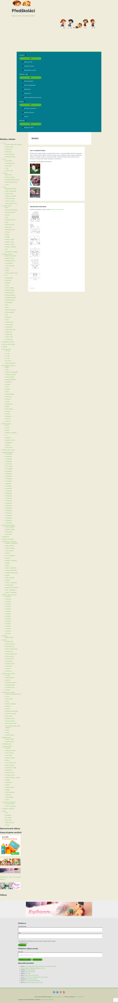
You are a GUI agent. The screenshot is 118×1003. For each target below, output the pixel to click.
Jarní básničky (9, 263)
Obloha (7, 565)
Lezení (7, 387)
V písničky (8, 631)
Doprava (7, 215)
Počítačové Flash (9, 394)
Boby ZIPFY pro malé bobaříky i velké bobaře (36, 977)
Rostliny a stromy (9, 718)
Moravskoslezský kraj (11, 654)
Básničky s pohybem (10, 255)
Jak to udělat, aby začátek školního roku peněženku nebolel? (40, 966)
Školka (7, 307)
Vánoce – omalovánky (11, 582)
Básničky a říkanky (7, 254)
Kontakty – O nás (23, 74)
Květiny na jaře (9, 147)
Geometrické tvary (10, 260)
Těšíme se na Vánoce (10, 196)
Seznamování (8, 404)
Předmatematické (10, 685)
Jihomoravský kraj (10, 644)
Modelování (8, 770)
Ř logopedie (8, 503)
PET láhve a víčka (10, 775)
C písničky (8, 599)
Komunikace (8, 382)
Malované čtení (9, 637)
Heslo (19, 933)
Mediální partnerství (29, 112)
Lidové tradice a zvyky (9, 450)
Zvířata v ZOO (9, 170)
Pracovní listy (8, 447)
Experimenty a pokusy (8, 341)
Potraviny (7, 706)
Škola (6, 305)
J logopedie (8, 486)
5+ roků (7, 358)
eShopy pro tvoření (10, 750)
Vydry (43, 968)
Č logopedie (8, 461)
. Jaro (4, 142)
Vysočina (7, 668)
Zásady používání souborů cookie (32, 97)
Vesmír (7, 730)
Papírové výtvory (9, 772)
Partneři (26, 116)
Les (6, 275)
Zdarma (7, 825)
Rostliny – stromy (9, 244)
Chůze (7, 369)
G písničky (8, 604)
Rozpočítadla (8, 302)
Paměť (7, 391)
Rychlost (7, 401)
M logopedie (8, 493)
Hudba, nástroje (9, 545)
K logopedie (8, 488)
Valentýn (7, 580)
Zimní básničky (9, 322)
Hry (6, 435)
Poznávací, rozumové (11, 682)
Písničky (7, 445)
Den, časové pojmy (10, 212)
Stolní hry (7, 418)
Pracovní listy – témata (9, 692)
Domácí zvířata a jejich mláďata (13, 144)
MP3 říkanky (8, 534)
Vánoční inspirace (10, 792)
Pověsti (5, 640)
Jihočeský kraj (9, 641)
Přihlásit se (22, 945)
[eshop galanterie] (10, 872)
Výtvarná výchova (7, 746)
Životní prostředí (9, 735)
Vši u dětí (28, 973)
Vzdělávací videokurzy (8, 808)
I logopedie (8, 483)
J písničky (8, 608)
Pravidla (7, 708)
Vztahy (7, 732)
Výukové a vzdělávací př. (9, 802)
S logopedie (8, 510)
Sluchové (7, 411)
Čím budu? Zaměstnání (11, 210)
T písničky (8, 628)
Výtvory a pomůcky (10, 806)
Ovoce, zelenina (9, 287)
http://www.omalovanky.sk (57, 209)
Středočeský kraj (9, 663)
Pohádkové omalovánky (11, 572)
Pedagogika (8, 442)
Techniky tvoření (9, 787)
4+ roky (7, 355)
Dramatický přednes (31, 979)
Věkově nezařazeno (10, 363)
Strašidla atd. (8, 782)
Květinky (7, 553)
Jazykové (7, 680)
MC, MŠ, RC (8, 817)
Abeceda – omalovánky (11, 543)
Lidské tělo (8, 280)
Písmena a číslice (9, 290)
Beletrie (7, 430)
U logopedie (8, 515)
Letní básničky (9, 278)
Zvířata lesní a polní (10, 329)
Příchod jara (8, 149)
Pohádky (5, 635)
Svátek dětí (8, 165)
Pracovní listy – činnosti (9, 673)
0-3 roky (7, 350)
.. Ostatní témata (7, 206)
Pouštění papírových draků (12, 179)
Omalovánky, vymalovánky (10, 541)
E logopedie (8, 473)
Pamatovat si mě (23, 943)
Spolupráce (8, 416)
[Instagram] (61, 993)
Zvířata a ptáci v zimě (11, 203)
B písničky (8, 596)
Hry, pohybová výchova (9, 365)
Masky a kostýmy (10, 765)
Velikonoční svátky (10, 156)
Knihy (6, 222)
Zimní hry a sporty (10, 201)
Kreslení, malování (10, 758)
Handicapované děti (10, 374)
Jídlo (6, 217)
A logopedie (8, 454)
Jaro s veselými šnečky (37, 150)
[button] (25, 55)
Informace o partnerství (30, 108)
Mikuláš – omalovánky (11, 560)
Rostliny (7, 575)
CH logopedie (9, 468)
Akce (6, 812)
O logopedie (8, 498)
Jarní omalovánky (10, 548)
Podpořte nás (27, 93)
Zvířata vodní (8, 339)
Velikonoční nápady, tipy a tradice (34, 982)
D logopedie (8, 471)
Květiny (7, 760)
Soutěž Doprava (9, 741)
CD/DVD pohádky (10, 529)
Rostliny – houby (9, 239)
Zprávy (4, 811)
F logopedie (8, 476)
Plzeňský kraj (8, 661)
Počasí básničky (9, 292)
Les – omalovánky (10, 555)
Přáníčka (7, 780)
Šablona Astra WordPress (47, 999)
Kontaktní (7, 384)
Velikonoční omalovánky (11, 587)
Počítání (7, 237)
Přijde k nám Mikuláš (10, 191)
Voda (6, 168)
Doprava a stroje (9, 258)
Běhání (7, 367)
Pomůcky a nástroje (10, 703)
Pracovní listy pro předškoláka (32, 980)
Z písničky (8, 633)
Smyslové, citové (9, 687)
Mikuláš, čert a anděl (10, 767)
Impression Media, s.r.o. (58, 996)
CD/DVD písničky (9, 527)
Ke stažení (22, 55)
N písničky (8, 618)
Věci (6, 249)
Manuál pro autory (28, 127)
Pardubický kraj (9, 658)
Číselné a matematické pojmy (13, 694)
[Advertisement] (54, 38)
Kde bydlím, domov (10, 219)
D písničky (8, 601)
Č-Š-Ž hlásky (8, 466)
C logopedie (8, 459)
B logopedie (8, 456)
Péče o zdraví (9, 699)
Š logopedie (8, 508)
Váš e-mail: (20, 951)
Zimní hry (7, 421)
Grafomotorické (9, 677)
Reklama (21, 101)
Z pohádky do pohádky (11, 251)
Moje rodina (8, 227)
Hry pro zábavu (9, 753)
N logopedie (8, 495)
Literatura (7, 437)
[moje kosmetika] (10, 889)
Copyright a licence (29, 66)
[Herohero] (64, 993)
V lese (7, 184)
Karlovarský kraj (9, 646)
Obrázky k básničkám (8, 539)
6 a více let (8, 360)
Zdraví (7, 319)
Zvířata (7, 799)
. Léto (4, 159)
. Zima (4, 187)
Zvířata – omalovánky (11, 592)
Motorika (7, 389)
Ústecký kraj (8, 666)
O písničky (8, 621)
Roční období (8, 716)
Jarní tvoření (8, 755)
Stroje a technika (9, 577)
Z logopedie (8, 522)
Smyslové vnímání (10, 721)
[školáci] (10, 855)
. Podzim (5, 173)
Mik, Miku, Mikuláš (30, 970)
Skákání (7, 406)
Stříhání (7, 785)
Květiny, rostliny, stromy (11, 273)
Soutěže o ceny (7, 737)
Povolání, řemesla (10, 300)
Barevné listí (8, 174)
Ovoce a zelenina (9, 177)
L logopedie (8, 491)
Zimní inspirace (9, 797)
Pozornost (8, 399)
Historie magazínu (28, 81)
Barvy (6, 207)
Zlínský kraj (8, 671)
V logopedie (8, 518)
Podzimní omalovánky (11, 570)
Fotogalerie (8, 815)
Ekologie (7, 675)
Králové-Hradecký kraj (11, 649)
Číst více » (32, 288)
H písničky (8, 606)
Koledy (7, 270)
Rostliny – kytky (9, 242)
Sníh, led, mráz (9, 193)
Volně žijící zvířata (10, 198)
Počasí (7, 234)
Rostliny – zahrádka (10, 246)
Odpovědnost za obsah (30, 70)
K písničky (8, 611)
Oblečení (7, 563)
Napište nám (27, 89)
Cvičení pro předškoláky (11, 372)
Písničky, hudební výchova (9, 595)
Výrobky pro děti (9, 803)
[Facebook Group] (57, 993)
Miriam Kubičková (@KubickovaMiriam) (31, 968)
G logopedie (8, 478)
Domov (7, 696)
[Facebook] (54, 993)
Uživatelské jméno (22, 926)
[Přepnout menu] (30, 58)
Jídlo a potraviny (9, 265)
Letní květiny (8, 160)
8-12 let (7, 427)
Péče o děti (8, 820)
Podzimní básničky (10, 295)
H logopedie (8, 481)
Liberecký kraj (9, 651)
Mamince (7, 558)
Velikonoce (8, 317)
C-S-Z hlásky (8, 464)
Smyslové (7, 414)
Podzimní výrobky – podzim (12, 777)
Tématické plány (7, 744)
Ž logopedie (8, 520)
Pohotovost (8, 396)
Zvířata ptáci (8, 332)
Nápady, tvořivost (10, 440)
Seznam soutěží (9, 739)
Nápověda (22, 120)
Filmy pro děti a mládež (9, 344)
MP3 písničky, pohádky (9, 525)
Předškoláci (23, 10)
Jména (7, 268)
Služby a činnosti (9, 822)
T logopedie (8, 513)
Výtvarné (7, 690)
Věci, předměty (9, 585)
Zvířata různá (8, 334)
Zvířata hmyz (8, 327)
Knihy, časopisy (7, 423)
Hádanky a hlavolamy (11, 432)
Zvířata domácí (9, 324)
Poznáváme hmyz (10, 163)
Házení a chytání (9, 377)
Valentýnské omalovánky (38, 206)
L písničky (8, 613)
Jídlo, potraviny (9, 550)
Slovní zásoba (9, 409)
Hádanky (5, 346)
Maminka (7, 283)
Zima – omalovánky (10, 590)
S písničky (8, 626)
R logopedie (8, 505)
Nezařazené (6, 536)
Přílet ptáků (8, 151)
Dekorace (7, 748)
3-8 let (7, 425)
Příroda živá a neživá (10, 713)
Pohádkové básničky (10, 297)
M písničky (8, 616)
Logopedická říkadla (8, 452)
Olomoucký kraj (9, 656)
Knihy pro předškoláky (30, 85)
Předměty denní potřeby (11, 711)
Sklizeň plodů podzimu (11, 182)
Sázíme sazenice (9, 154)
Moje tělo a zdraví (10, 229)
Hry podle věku (7, 349)
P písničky (8, 623)
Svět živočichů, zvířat (11, 723)
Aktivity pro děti (28, 62)
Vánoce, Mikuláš (9, 312)
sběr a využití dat (78, 996)
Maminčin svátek (9, 224)
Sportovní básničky (10, 310)
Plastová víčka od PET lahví (31, 975)
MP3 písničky (8, 531)
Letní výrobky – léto (10, 762)
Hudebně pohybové (10, 379)
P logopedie (8, 500)
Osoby (7, 285)
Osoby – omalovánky (10, 568)
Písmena (7, 232)
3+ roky (7, 353)
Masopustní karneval (10, 188)
